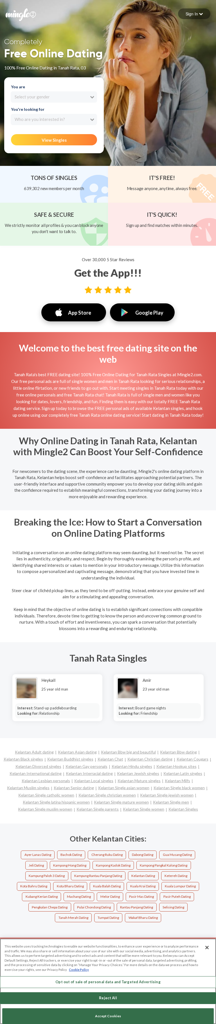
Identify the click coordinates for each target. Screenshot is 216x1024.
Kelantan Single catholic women (46, 795)
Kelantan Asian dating (77, 752)
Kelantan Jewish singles (138, 773)
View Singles (54, 140)
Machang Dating (79, 896)
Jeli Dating (36, 865)
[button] (194, 13)
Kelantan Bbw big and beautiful (128, 752)
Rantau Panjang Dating (136, 907)
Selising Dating (173, 907)
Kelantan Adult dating (34, 752)
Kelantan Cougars (192, 759)
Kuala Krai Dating (143, 886)
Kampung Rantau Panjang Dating (98, 876)
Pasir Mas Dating (141, 896)
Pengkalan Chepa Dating (50, 907)
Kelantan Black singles (23, 759)
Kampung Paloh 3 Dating (47, 876)
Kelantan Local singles (93, 780)
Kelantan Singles (183, 809)
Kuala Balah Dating (107, 886)
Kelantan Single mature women (121, 802)
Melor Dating (110, 896)
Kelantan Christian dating (149, 759)
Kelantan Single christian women (107, 795)
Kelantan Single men (171, 802)
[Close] (207, 947)
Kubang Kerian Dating (42, 896)
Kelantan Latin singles (182, 773)
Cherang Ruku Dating (107, 854)
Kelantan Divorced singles (38, 766)
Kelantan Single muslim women (45, 809)
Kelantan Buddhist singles (70, 759)
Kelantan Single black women (179, 787)
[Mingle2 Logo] (21, 14)
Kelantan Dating (143, 876)
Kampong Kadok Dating (113, 865)
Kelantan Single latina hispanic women (56, 802)
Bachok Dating (71, 854)
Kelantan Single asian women (123, 787)
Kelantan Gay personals (86, 766)
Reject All (108, 998)
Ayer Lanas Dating (37, 854)
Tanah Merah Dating (73, 917)
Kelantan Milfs (177, 780)
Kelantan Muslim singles (28, 787)
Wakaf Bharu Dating (143, 917)
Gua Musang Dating (177, 854)
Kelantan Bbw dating (178, 752)
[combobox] (54, 97)
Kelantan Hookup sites (176, 766)
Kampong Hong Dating (69, 865)
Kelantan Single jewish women (167, 795)
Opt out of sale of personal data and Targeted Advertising (107, 982)
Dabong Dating (142, 854)
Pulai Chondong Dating (94, 907)
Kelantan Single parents (97, 809)
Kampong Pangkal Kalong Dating (163, 865)
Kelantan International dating (36, 773)
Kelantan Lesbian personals (46, 780)
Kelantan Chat (110, 759)
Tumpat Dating (108, 917)
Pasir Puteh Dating (177, 896)
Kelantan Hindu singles (132, 766)
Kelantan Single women (143, 809)
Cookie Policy (79, 969)
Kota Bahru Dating (33, 886)
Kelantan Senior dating (74, 787)
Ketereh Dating (176, 876)
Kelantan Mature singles (139, 780)
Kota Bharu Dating (70, 886)
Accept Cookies (108, 1016)
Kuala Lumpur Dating (180, 886)
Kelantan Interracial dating (89, 773)
